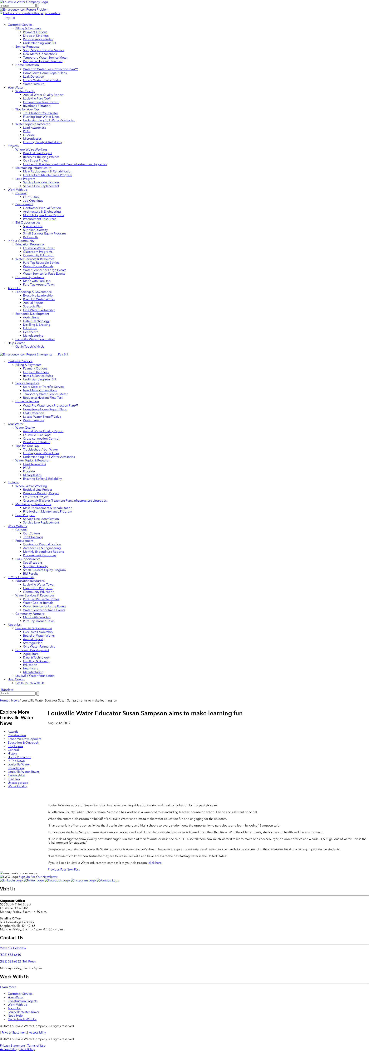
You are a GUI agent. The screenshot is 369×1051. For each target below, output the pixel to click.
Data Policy (27, 1049)
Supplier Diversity (35, 230)
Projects (13, 146)
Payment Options (35, 32)
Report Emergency (39, 354)
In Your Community (21, 241)
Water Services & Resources (34, 259)
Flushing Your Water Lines (41, 116)
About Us (14, 288)
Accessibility (37, 1032)
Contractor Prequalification (42, 208)
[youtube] (108, 880)
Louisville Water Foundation (35, 339)
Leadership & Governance (33, 292)
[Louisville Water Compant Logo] (24, 2)
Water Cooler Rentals (38, 266)
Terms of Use (36, 1045)
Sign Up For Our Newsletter (38, 877)
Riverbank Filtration (36, 106)
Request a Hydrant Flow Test (42, 61)
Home (4, 700)
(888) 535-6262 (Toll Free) (18, 961)
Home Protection (27, 65)
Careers (21, 193)
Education (30, 328)
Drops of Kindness (36, 35)
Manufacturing (33, 335)
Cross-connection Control (41, 102)
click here (155, 863)
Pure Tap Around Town (39, 284)
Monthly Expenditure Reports (43, 215)
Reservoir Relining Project (41, 157)
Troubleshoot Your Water (40, 113)
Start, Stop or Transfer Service (43, 50)
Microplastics (32, 138)
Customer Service (20, 25)
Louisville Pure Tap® (37, 98)
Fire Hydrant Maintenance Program (47, 175)
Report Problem (37, 9)
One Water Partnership (39, 310)
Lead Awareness (34, 127)
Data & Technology (36, 321)
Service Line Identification (41, 182)
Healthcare (30, 332)
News (15, 700)
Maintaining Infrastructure (33, 168)
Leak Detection (33, 76)
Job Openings (33, 200)
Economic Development (32, 314)
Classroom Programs (37, 251)
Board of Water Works (39, 299)
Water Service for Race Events (44, 273)
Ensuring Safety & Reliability (42, 142)
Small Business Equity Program (44, 233)
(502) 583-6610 (10, 955)
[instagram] (84, 880)
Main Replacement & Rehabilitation (47, 171)
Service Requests (27, 46)
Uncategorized (18, 782)
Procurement (24, 204)
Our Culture (31, 197)
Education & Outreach (23, 742)
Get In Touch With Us (29, 346)
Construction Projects (22, 1001)
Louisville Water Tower (39, 248)
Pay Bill (9, 18)
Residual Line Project (37, 153)
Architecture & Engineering (42, 211)
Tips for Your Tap (27, 109)
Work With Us (17, 189)
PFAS (26, 131)
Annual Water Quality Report (43, 95)
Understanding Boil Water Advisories (49, 120)
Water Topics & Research (32, 124)
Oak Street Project (35, 160)
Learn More (8, 987)
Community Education (38, 255)
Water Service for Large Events (44, 270)
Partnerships (16, 775)
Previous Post (57, 869)
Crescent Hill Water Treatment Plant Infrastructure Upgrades (65, 164)
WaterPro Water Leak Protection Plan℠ (50, 69)
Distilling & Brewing (36, 324)
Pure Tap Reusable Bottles (41, 262)
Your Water (15, 87)
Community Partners (29, 277)
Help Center (16, 343)
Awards (13, 731)
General (13, 750)
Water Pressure (33, 84)
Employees (15, 746)
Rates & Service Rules (38, 39)
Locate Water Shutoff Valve (42, 80)
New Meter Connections (40, 54)
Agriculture (31, 317)
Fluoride (29, 135)
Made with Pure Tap (37, 281)
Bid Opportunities (27, 222)
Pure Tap (14, 779)
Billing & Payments (28, 28)
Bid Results (30, 237)
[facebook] (58, 880)
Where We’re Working (31, 149)
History (12, 753)
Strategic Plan (32, 306)
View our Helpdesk (13, 948)
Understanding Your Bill (39, 43)
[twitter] (34, 880)
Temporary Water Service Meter (45, 57)
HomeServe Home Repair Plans (45, 73)
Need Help (15, 1015)
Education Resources (30, 244)
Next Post (73, 869)
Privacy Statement (14, 1032)
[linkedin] (12, 880)
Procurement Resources (39, 219)
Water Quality (25, 91)
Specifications (32, 226)
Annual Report (33, 303)
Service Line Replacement (41, 186)
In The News (16, 761)
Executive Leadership (38, 295)
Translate (53, 13)
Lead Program (25, 179)
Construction (17, 735)
